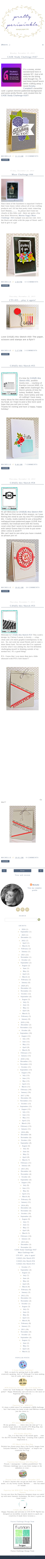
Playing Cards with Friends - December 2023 (23, 1479)
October (25, 960)
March (25, 946)
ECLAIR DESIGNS (28, 1556)
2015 (23, 1169)
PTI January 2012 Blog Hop (22, 1423)
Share (5, 160)
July (25, 1002)
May (25, 971)
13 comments (31, 282)
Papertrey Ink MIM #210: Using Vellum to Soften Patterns (23, 1491)
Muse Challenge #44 (22, 174)
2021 (23, 955)
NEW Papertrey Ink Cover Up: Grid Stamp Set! (23, 1388)
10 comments (33, 587)
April (24, 943)
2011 (23, 1329)
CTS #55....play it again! (22, 300)
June (25, 968)
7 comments (31, 464)
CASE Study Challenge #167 (22, 57)
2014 (23, 1205)
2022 (24, 941)
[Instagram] (23, 910)
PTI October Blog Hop (23, 1434)
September (25, 932)
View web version (22, 875)
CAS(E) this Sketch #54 (22, 483)
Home (22, 870)
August (25, 965)
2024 (24, 929)
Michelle (35, 885)
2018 (23, 1059)
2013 (23, 1242)
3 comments (31, 350)
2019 (23, 1022)
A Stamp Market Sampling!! (23, 1370)
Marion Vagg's (25, 215)
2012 (23, 1295)
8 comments (32, 156)
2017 (23, 1095)
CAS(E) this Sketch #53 (22, 606)
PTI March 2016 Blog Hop (23, 1444)
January (25, 951)
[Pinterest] (18, 910)
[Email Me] (27, 910)
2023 (24, 935)
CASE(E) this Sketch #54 (30, 512)
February (25, 949)
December (25, 937)
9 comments (32, 857)
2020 (23, 986)
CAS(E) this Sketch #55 (22, 366)
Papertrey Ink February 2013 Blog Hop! (23, 1462)
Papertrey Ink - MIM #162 (23, 1405)
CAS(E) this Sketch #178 (22, 1510)
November (25, 957)
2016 (23, 1132)
